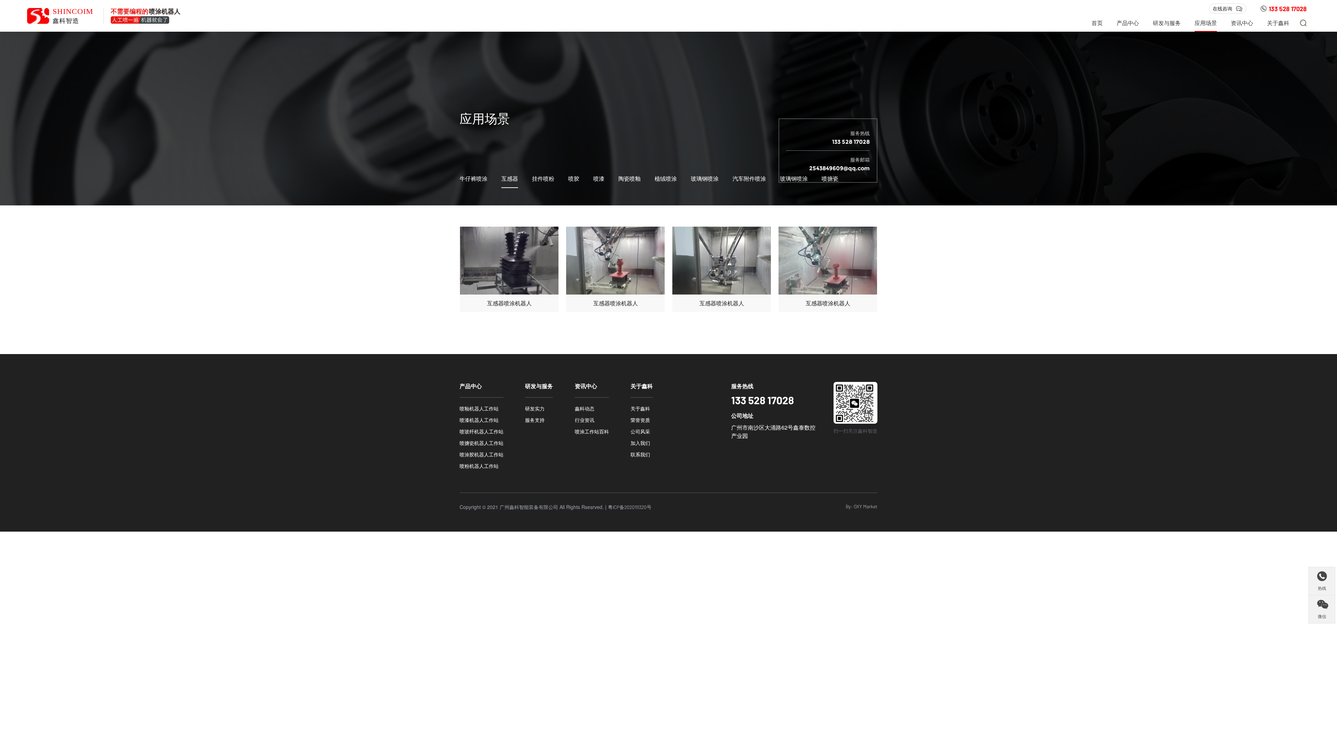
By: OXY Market (861, 506)
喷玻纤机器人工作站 (481, 431)
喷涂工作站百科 (592, 431)
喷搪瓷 (830, 178)
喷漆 (598, 178)
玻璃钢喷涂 (705, 178)
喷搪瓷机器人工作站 (481, 442)
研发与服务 (1167, 23)
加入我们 (640, 442)
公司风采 (640, 431)
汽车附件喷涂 (749, 178)
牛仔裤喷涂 (473, 178)
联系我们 (640, 454)
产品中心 (1128, 23)
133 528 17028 (1288, 9)
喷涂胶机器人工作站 (481, 454)
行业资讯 (584, 419)
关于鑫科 (1278, 23)
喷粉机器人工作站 (479, 465)
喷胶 (573, 178)
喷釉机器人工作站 (479, 408)
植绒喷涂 (666, 178)
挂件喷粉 (543, 178)
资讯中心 (1242, 23)
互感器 (509, 178)
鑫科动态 (584, 408)
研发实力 (535, 408)
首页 (1097, 23)
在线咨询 (1222, 8)
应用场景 (1206, 23)
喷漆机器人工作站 (479, 419)
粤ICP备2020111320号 (629, 507)
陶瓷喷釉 (629, 178)
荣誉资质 (640, 419)
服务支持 (535, 419)
